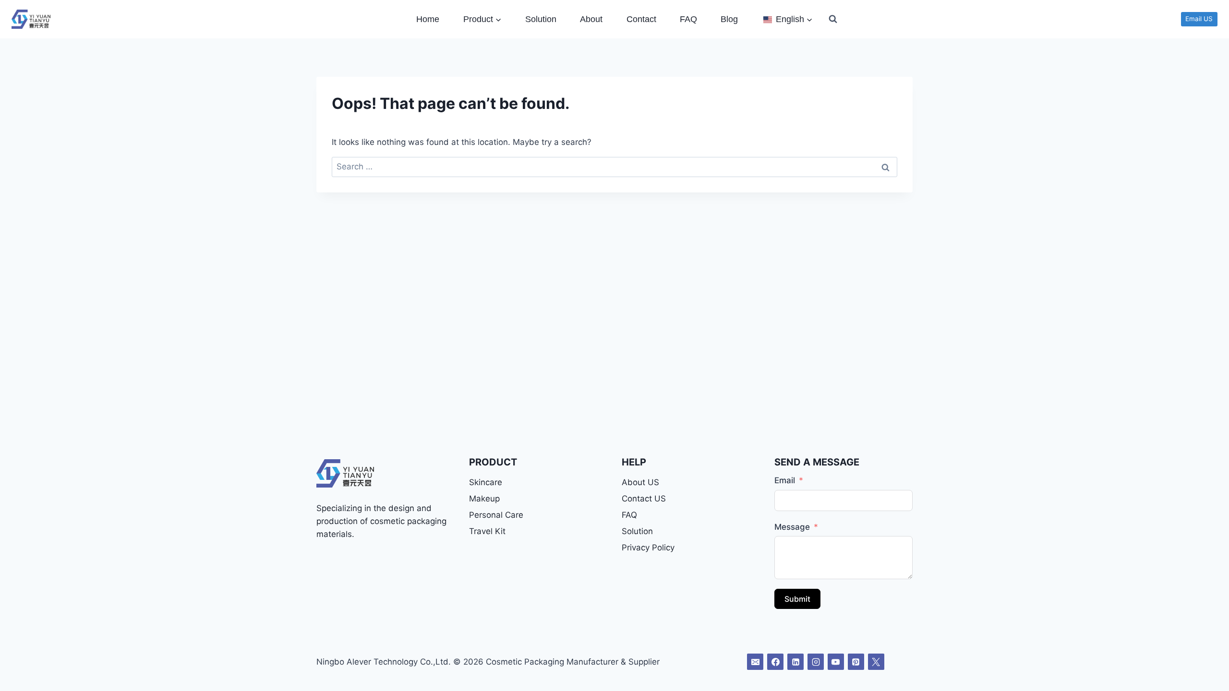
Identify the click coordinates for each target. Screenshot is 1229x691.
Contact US (644, 498)
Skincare (485, 482)
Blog (729, 19)
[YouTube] (836, 662)
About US (640, 482)
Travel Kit (487, 531)
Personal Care (496, 515)
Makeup (484, 498)
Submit (797, 599)
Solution (540, 19)
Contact (641, 19)
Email (784, 480)
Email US (1199, 19)
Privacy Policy (648, 547)
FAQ (688, 19)
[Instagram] (815, 662)
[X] (876, 662)
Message (792, 527)
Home (427, 19)
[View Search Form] (833, 19)
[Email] (755, 662)
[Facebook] (775, 662)
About (591, 19)
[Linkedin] (795, 662)
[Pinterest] (856, 662)
